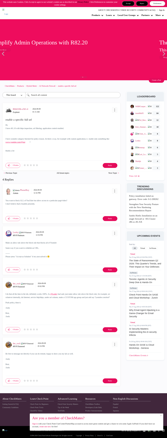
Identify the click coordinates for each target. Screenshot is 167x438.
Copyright (79, 435)
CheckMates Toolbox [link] (92, 404)
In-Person (133, 273)
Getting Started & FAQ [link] (10, 404)
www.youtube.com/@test (15, 142)
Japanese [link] (116, 411)
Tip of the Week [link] (63, 407)
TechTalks (61, 411)
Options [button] (117, 86)
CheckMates (10, 86)
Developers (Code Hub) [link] (93, 407)
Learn (109, 15)
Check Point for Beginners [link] (39, 404)
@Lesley (53, 294)
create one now (45, 427)
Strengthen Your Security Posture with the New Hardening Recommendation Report (144, 207)
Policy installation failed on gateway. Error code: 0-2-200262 (143, 197)
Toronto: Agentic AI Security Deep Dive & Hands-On (142, 281)
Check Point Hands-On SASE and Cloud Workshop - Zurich (143, 296)
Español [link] (115, 404)
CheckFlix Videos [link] (36, 411)
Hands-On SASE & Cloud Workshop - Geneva (141, 346)
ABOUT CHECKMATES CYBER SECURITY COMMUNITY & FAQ (126, 10)
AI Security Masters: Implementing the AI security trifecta (143, 332)
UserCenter (109, 435)
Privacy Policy (83, 2)
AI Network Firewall (47, 86)
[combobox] (72, 95)
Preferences (157, 3)
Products (96, 15)
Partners (145, 15)
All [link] (135, 248)
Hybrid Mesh (31, 86)
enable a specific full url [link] (67, 86)
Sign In (162, 10)
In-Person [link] (152, 248)
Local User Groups (127, 15)
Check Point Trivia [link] (36, 407)
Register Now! (19, 57)
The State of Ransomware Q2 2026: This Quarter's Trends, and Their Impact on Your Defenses (145, 263)
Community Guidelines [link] (10, 407)
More (158, 15)
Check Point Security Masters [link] (68, 404)
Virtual (132, 254)
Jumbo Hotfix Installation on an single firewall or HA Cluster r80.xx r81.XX (143, 218)
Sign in (35, 424)
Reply (110, 165)
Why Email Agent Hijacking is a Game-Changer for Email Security (144, 313)
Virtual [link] (142, 248)
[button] (128, 3)
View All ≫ (134, 176)
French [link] (115, 407)
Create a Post (156, 80)
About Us (100, 435)
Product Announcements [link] (93, 411)
